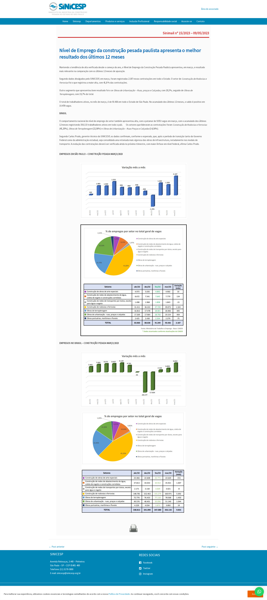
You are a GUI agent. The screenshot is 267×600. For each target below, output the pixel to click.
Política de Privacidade (119, 594)
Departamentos (93, 21)
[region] (133, 593)
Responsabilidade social (165, 21)
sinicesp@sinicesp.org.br (69, 573)
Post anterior (56, 546)
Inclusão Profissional (139, 21)
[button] (259, 591)
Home (65, 21)
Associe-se (186, 21)
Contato (201, 21)
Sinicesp (77, 21)
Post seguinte (210, 546)
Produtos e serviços (115, 21)
